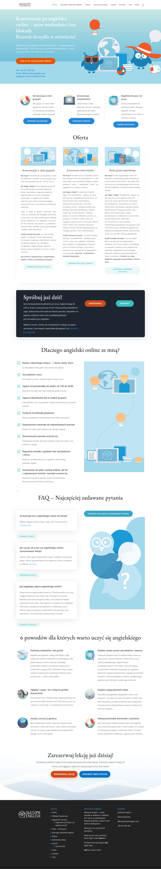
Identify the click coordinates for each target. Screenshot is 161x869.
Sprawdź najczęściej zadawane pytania (108, 514)
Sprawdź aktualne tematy (38, 267)
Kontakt (122, 5)
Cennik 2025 (60, 846)
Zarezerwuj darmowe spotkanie (122, 270)
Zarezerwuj (95, 303)
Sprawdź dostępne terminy (80, 263)
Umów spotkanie (125, 124)
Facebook (73, 328)
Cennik (113, 5)
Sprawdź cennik (27, 536)
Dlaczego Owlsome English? (71, 5)
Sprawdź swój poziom (94, 774)
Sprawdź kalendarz (37, 121)
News (137, 5)
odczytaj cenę (25, 525)
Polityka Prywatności (60, 816)
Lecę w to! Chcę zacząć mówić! (35, 61)
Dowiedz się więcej (28, 625)
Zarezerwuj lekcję (100, 5)
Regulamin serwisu (59, 820)
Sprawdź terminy (81, 121)
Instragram (29, 332)
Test (130, 5)
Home (54, 5)
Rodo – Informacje (59, 829)
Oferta (87, 5)
